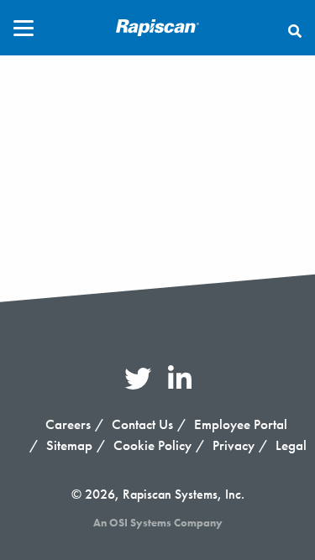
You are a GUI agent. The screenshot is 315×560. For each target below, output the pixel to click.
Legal (291, 445)
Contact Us (142, 424)
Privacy (234, 445)
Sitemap (69, 445)
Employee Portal (240, 424)
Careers (68, 424)
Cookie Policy (152, 445)
